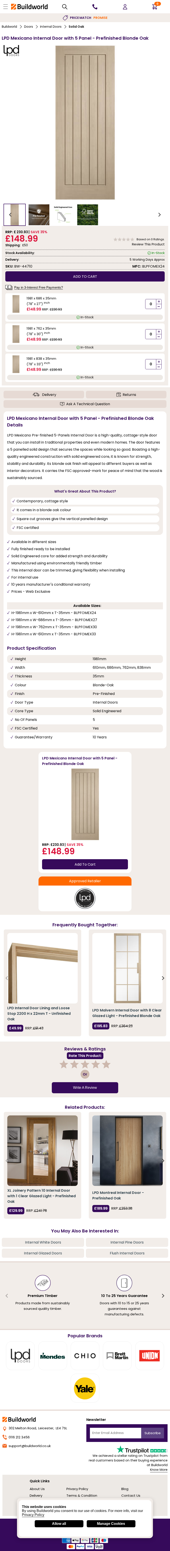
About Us (37, 1488)
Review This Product (148, 244)
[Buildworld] (29, 6)
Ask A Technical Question (88, 404)
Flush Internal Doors (127, 1253)
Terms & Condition (81, 1495)
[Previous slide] (7, 978)
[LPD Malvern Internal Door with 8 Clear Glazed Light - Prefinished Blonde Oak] (127, 968)
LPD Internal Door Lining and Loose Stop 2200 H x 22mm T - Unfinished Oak (39, 1013)
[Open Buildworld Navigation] (5, 6)
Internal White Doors (43, 1242)
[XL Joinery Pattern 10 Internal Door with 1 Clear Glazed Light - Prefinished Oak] (42, 1150)
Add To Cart (85, 864)
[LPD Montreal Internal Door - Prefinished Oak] (127, 1150)
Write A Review (85, 1087)
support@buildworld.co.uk (30, 1445)
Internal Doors (51, 26)
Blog (124, 1488)
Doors (28, 26)
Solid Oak (76, 26)
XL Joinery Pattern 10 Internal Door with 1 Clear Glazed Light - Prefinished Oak (41, 1196)
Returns (129, 394)
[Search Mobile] (65, 7)
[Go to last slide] (10, 214)
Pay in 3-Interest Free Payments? (38, 287)
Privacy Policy (77, 1488)
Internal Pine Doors (127, 1242)
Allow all (59, 1524)
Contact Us (130, 1495)
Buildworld (9, 26)
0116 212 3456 (19, 1437)
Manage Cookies (111, 1524)
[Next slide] (159, 214)
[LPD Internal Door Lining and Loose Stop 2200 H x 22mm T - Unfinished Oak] (42, 968)
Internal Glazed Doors (43, 1253)
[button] (15, 215)
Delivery (49, 394)
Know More (159, 1469)
